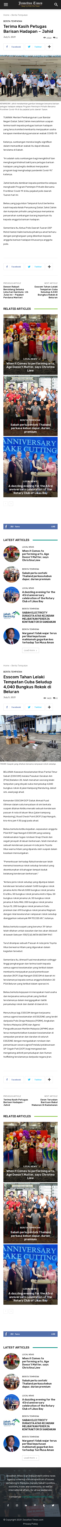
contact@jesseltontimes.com (37, 1496)
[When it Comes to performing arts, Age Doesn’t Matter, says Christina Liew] (30, 344)
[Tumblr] (44, 1505)
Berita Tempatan (20, 15)
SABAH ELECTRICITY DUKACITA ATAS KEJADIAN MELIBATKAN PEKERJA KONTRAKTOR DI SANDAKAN (39, 617)
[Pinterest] (35, 1505)
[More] (49, 46)
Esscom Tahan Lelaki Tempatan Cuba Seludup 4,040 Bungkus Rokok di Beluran (46, 292)
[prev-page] (5, 504)
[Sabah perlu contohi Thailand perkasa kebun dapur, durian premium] (30, 406)
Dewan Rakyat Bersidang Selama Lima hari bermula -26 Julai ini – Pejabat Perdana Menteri (15, 292)
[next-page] (11, 504)
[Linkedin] (26, 1505)
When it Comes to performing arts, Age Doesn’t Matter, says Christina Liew (30, 367)
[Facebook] (8, 1505)
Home (6, 15)
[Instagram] (17, 1505)
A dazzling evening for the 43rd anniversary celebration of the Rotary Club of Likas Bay (30, 489)
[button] (5, 4)
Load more (29, 650)
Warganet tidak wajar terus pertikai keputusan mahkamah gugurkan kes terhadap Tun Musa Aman (39, 638)
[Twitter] (53, 1505)
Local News (30, 359)
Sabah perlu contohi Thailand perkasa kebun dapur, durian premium (31, 428)
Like (53, 526)
